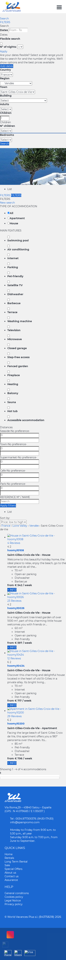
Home (8, 854)
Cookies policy (14, 897)
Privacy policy (14, 904)
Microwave (14, 339)
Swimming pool (18, 240)
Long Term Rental (16, 861)
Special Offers (13, 869)
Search (4, 18)
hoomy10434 (16, 665)
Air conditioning (18, 249)
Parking (12, 267)
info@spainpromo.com (25, 822)
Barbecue (14, 303)
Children (6, 113)
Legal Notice (13, 900)
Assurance (11, 880)
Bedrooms (7, 135)
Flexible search (10, 38)
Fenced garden (17, 366)
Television (14, 330)
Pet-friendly (15, 276)
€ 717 (18, 700)
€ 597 (18, 642)
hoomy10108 (15, 550)
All (11, 213)
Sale (7, 865)
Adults (4, 104)
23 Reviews (14, 600)
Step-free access (18, 357)
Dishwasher (15, 294)
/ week (27, 585)
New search (7, 202)
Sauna (11, 402)
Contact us (12, 876)
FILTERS (5, 22)
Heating (12, 384)
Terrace (12, 312)
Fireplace (13, 375)
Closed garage (17, 348)
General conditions (17, 893)
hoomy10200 (16, 723)
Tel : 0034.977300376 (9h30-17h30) (32, 818)
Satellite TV (15, 285)
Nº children (7, 126)
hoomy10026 (15, 608)
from (10, 585)
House (14, 223)
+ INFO (12, 589)
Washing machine (19, 321)
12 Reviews (14, 658)
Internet (13, 258)
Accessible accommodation (25, 420)
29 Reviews (14, 716)
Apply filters (8, 505)
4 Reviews (13, 543)
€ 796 (18, 758)
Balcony (12, 393)
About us (10, 872)
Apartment (17, 218)
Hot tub (12, 411)
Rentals (9, 858)
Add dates (6, 66)
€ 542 (18, 585)
